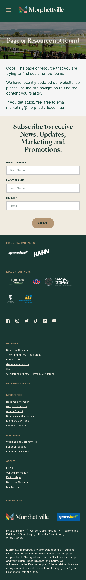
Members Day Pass (17, 420)
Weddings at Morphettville (21, 441)
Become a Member (17, 401)
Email (11, 198)
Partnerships (13, 477)
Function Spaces (16, 446)
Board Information (49, 534)
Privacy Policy (15, 530)
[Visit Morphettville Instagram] (17, 320)
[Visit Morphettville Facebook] (9, 320)
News (9, 467)
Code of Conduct (16, 425)
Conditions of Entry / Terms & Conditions (30, 373)
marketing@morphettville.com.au (35, 107)
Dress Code (13, 359)
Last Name (16, 180)
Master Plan (13, 486)
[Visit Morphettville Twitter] (26, 320)
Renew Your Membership (20, 416)
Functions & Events (17, 451)
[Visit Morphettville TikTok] (35, 320)
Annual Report (14, 411)
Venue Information (17, 472)
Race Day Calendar (17, 350)
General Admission (17, 364)
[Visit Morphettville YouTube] (53, 320)
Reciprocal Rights (16, 406)
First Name (16, 162)
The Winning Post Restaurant (23, 354)
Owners (10, 368)
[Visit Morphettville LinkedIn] (45, 320)
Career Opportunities (43, 530)
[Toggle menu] (8, 10)
